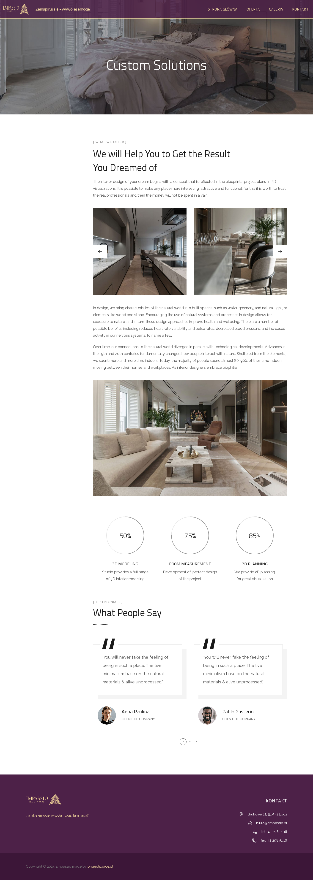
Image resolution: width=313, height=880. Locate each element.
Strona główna (222, 9)
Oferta (253, 9)
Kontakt (300, 9)
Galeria (276, 9)
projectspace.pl (100, 866)
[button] (280, 251)
